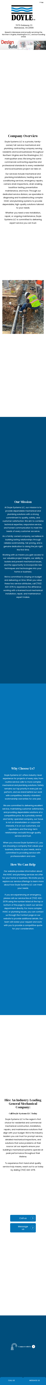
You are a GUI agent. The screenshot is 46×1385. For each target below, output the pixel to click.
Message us (34, 1380)
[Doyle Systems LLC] (23, 13)
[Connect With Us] (33, 1346)
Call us (11, 1380)
